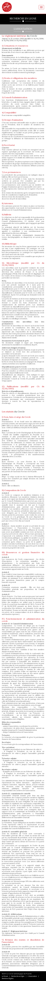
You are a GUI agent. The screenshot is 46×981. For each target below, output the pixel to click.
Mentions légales (7, 978)
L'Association (32, 976)
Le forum (5, 976)
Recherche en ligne (17, 976)
